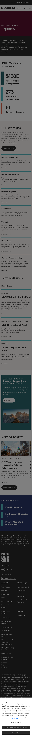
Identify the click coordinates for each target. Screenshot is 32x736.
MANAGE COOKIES (16, 722)
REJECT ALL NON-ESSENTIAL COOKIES (16, 727)
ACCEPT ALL (16, 732)
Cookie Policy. (15, 718)
